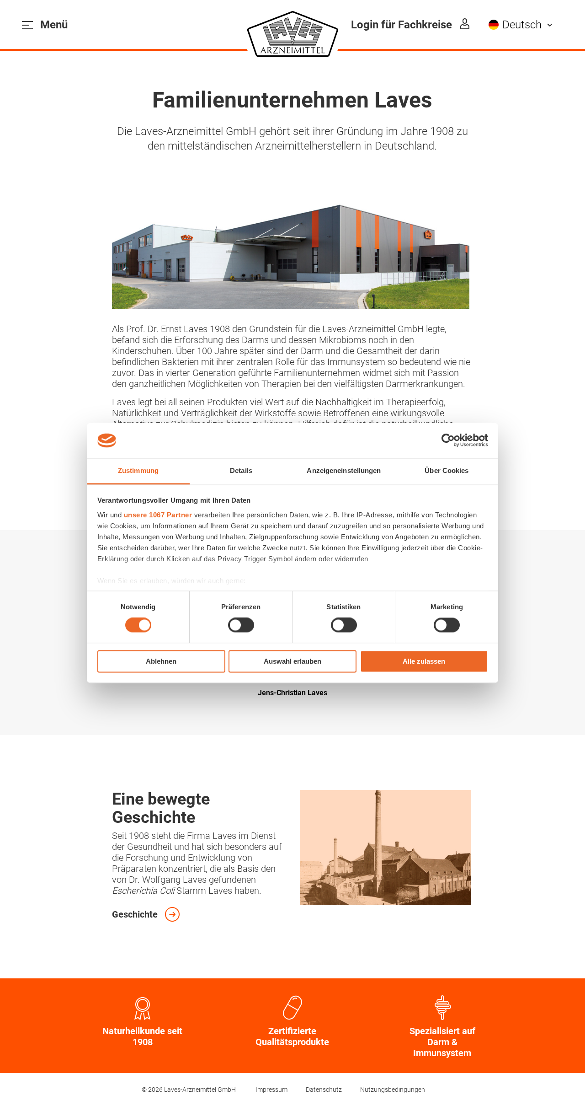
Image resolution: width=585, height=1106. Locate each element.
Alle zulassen (424, 661)
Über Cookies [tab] (446, 470)
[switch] (241, 625)
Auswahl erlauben (292, 661)
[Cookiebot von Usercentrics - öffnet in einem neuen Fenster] (448, 440)
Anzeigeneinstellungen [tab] (344, 470)
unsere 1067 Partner (158, 515)
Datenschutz (324, 1089)
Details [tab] (241, 470)
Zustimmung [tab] (138, 470)
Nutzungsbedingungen (392, 1089)
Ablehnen (161, 661)
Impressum (271, 1089)
